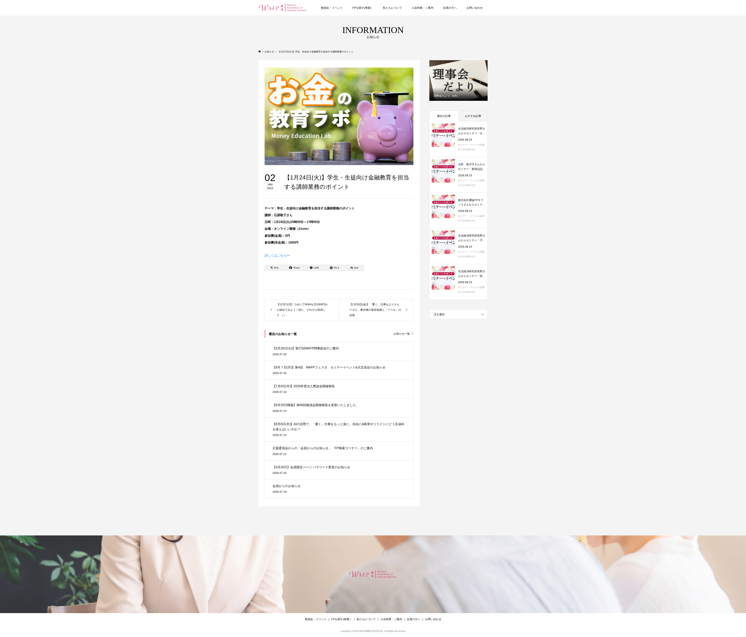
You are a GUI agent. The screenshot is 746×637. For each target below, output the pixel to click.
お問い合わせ (474, 7)
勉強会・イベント (332, 7)
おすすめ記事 (473, 115)
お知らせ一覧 (402, 333)
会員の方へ (450, 7)
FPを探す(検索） (362, 7)
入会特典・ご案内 (422, 7)
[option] (458, 80)
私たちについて (392, 7)
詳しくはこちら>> (277, 255)
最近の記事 (444, 115)
